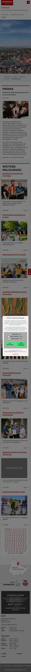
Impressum (15, 354)
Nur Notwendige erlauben (21, 344)
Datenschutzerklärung (10, 351)
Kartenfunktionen (14, 336)
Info (19, 334)
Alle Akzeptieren (10, 344)
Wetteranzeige (14, 338)
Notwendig (14, 334)
